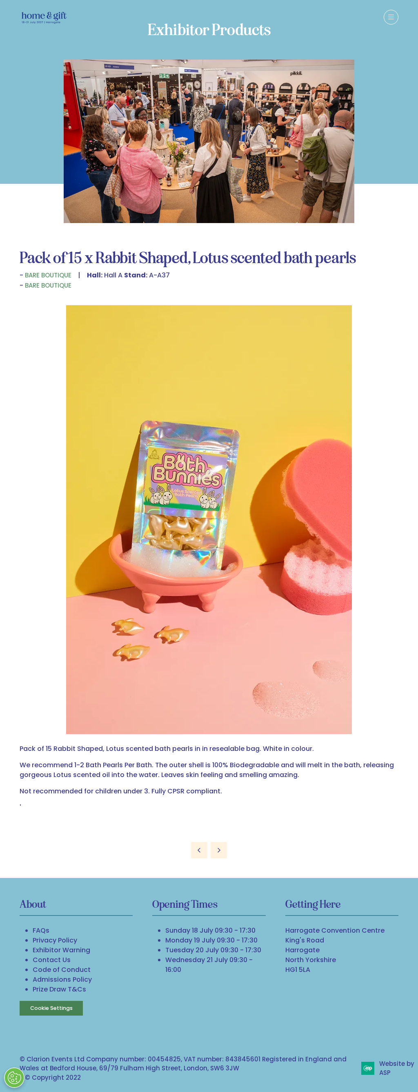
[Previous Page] (199, 850)
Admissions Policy (62, 979)
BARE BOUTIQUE (48, 275)
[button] (391, 17)
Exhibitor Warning (61, 950)
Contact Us (52, 960)
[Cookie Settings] (14, 1077)
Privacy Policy (55, 940)
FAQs (41, 930)
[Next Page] (219, 850)
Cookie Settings (51, 1008)
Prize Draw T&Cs (59, 989)
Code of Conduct (62, 969)
